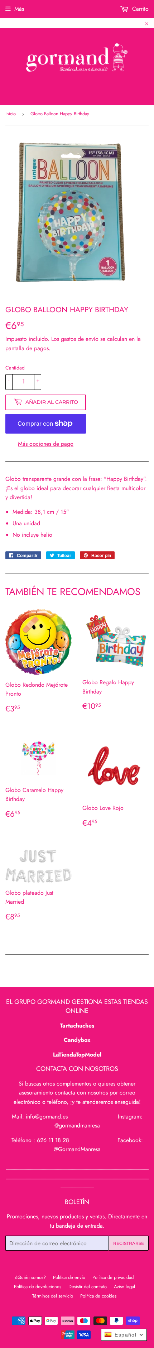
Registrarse (128, 1243)
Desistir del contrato (87, 1286)
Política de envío (69, 1277)
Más (19, 9)
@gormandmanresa (77, 1125)
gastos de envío (79, 339)
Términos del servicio (52, 1296)
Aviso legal (124, 1286)
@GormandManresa (77, 1149)
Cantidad (15, 367)
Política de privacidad (113, 1277)
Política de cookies (98, 1296)
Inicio (10, 113)
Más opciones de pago (45, 444)
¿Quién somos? (30, 1277)
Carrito (139, 9)
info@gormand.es (47, 1116)
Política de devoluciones (37, 1286)
